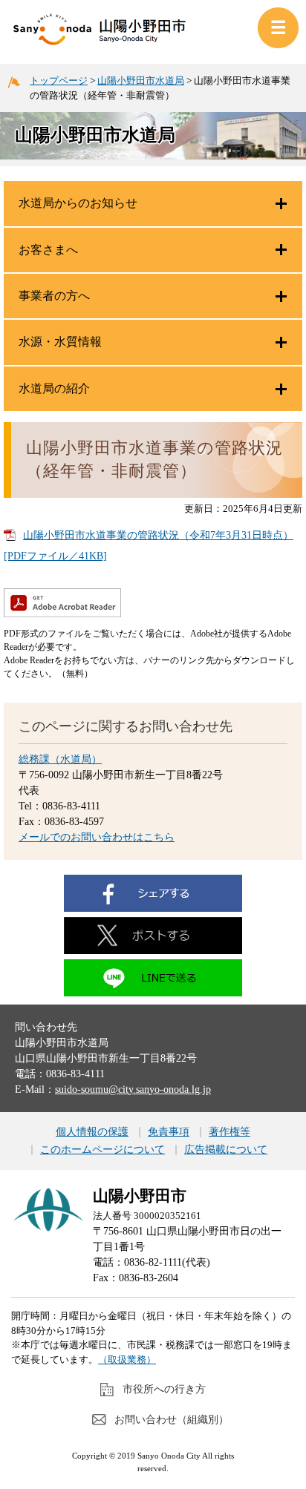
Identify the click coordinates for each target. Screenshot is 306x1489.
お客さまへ (48, 249)
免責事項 (168, 1132)
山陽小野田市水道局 (140, 80)
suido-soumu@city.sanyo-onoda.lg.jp (133, 1089)
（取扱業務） (127, 1359)
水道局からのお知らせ (78, 203)
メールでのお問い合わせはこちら (97, 837)
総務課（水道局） (60, 759)
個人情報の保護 (92, 1132)
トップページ (59, 80)
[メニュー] (278, 27)
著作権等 (229, 1132)
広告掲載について (225, 1150)
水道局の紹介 (54, 388)
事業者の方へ (54, 295)
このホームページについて (102, 1150)
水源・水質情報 (60, 341)
